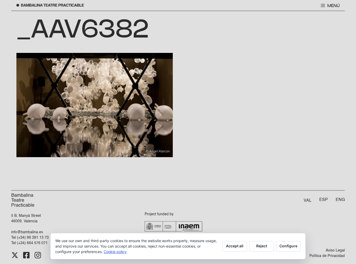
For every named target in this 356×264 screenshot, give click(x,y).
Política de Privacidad (327, 256)
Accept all (234, 246)
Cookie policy (115, 251)
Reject (261, 246)
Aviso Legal (335, 250)
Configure (288, 246)
